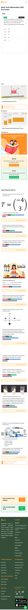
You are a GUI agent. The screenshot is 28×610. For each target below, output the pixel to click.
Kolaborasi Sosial (19, 565)
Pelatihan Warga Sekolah (21, 525)
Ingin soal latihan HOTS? (8, 461)
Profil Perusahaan (19, 562)
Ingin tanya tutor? (6, 106)
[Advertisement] (14, 46)
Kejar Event (3, 581)
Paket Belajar (18, 555)
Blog (16, 575)
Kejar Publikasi (4, 579)
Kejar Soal (22, 508)
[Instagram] (16, 591)
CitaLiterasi (17, 532)
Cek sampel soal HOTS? (8, 463)
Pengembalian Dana (6, 596)
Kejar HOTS (4, 570)
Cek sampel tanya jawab (8, 107)
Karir (16, 578)
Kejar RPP (17, 540)
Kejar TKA (3, 565)
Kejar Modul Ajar (19, 542)
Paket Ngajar (18, 545)
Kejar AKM (3, 567)
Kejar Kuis (22, 499)
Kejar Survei (4, 584)
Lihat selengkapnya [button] (21, 220)
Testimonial (17, 570)
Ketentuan (3, 591)
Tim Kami (17, 573)
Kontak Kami (4, 599)
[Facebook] (19, 591)
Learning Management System (20, 529)
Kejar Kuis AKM (18, 553)
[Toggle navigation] (26, 2)
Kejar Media (4, 573)
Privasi (2, 593)
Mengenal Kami (18, 567)
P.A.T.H (16, 534)
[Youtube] (23, 591)
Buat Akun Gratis (14, 165)
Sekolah (17, 522)
